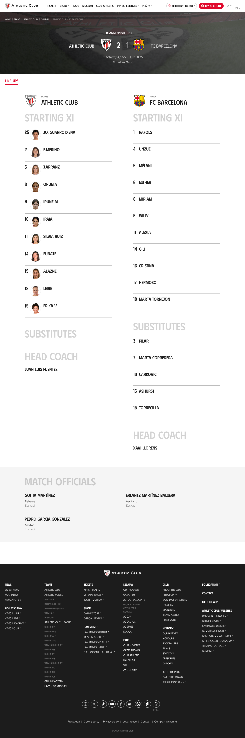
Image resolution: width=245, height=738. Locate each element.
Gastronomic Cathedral (98, 652)
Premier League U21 (54, 608)
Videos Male (12, 613)
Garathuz (129, 594)
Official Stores (93, 618)
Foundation (210, 584)
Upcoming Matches (55, 686)
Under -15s (50, 640)
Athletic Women (53, 594)
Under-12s (49, 658)
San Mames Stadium (95, 632)
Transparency (171, 614)
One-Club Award (173, 677)
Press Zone (169, 619)
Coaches (127, 611)
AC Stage (128, 626)
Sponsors (169, 609)
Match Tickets (92, 589)
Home (7, 19)
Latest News (12, 589)
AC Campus (129, 621)
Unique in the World (214, 615)
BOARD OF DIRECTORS (175, 599)
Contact (207, 593)
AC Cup (127, 616)
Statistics (168, 653)
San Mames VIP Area (95, 642)
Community (130, 670)
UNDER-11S (49, 667)
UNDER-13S (49, 654)
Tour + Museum (93, 599)
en (228, 5)
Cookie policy (91, 721)
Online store (91, 613)
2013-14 (45, 19)
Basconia (49, 617)
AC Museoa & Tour (213, 630)
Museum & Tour (93, 637)
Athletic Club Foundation (217, 640)
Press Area (74, 721)
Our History (170, 633)
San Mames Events (94, 647)
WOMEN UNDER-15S (53, 645)
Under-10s (49, 676)
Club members (131, 645)
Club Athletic (131, 655)
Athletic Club (31, 19)
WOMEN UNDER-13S (53, 663)
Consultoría (129, 608)
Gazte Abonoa (131, 650)
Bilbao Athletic (52, 604)
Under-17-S (50, 631)
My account (213, 6)
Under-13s (49, 649)
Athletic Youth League (57, 622)
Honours (168, 638)
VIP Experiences (92, 594)
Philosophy (170, 594)
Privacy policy (111, 721)
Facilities (168, 604)
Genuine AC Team (53, 681)
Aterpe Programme (174, 682)
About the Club (172, 589)
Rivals (166, 648)
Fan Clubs (129, 660)
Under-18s (49, 627)
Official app (210, 602)
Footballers (170, 643)
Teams (17, 19)
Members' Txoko (182, 6)
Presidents (169, 658)
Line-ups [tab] (11, 80)
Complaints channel (165, 721)
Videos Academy (14, 623)
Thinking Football (213, 645)
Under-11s (49, 672)
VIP (125, 665)
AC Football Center (134, 599)
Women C (49, 613)
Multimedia (11, 594)
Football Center (131, 604)
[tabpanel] (122, 318)
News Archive (13, 599)
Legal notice (130, 721)
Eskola (127, 631)
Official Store (210, 620)
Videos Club (12, 628)
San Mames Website (213, 625)
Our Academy (131, 589)
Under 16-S (50, 636)
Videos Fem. (11, 618)
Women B (49, 599)
